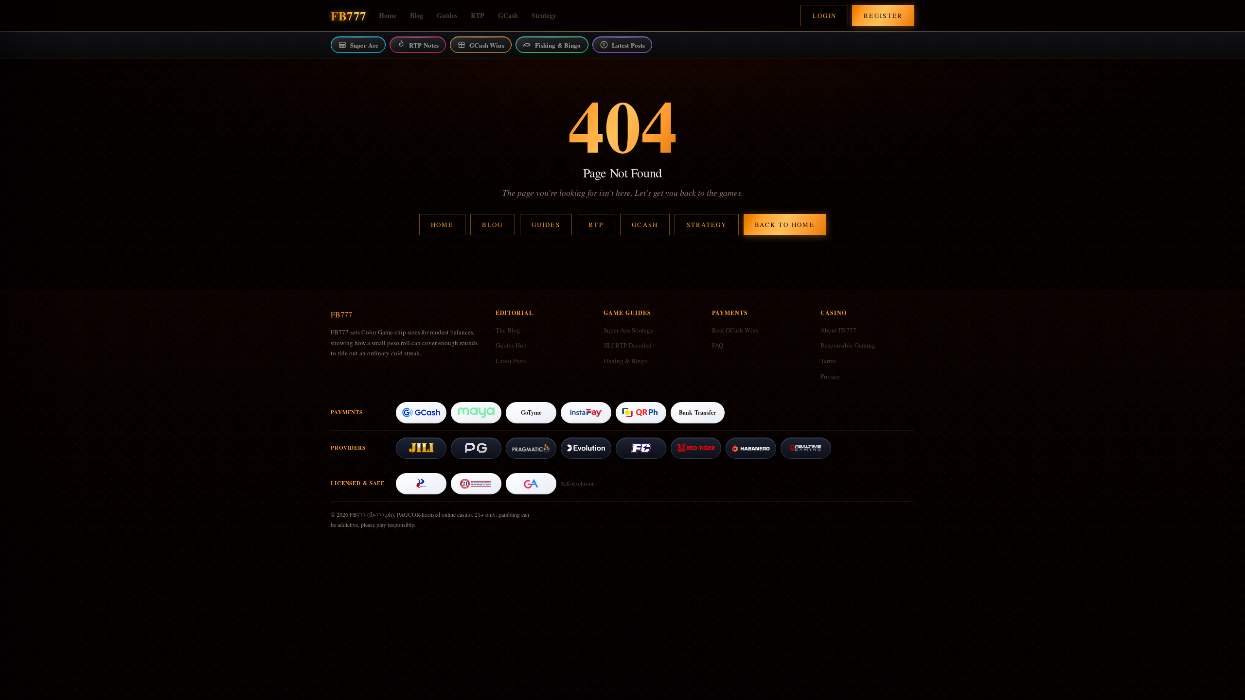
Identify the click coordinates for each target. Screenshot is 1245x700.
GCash (508, 15)
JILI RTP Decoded (628, 345)
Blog (416, 15)
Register (883, 15)
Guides (447, 15)
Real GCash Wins (735, 330)
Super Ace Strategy (629, 330)
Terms (828, 360)
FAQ (717, 345)
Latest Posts (511, 360)
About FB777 (838, 330)
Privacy (830, 376)
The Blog (508, 330)
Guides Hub (511, 345)
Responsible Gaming (847, 345)
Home (387, 15)
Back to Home (785, 224)
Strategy (544, 15)
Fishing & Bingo (626, 360)
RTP (477, 15)
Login (824, 15)
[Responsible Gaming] (476, 483)
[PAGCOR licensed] (421, 483)
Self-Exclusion (578, 483)
